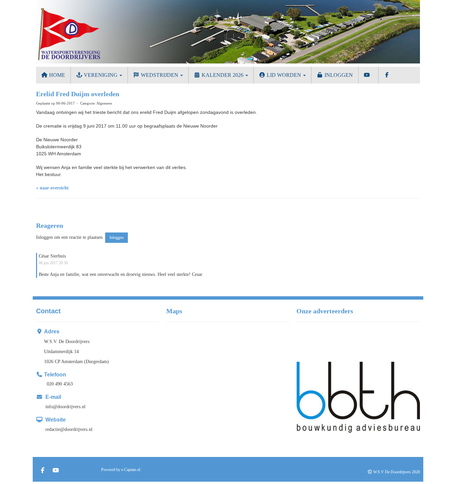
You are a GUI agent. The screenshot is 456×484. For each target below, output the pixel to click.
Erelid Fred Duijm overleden (77, 94)
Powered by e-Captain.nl (120, 469)
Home (56, 75)
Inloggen (338, 75)
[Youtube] (55, 471)
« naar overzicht (52, 187)
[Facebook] (42, 471)
